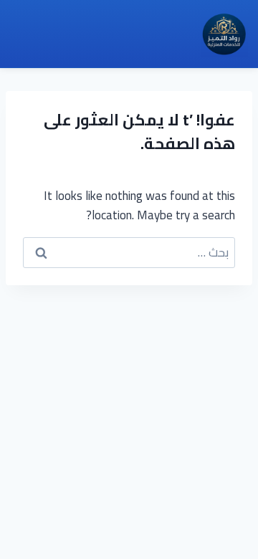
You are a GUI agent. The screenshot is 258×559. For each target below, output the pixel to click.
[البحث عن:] (129, 252)
